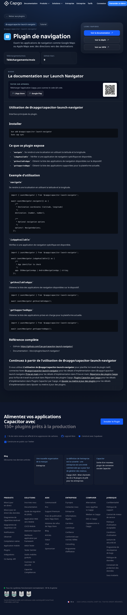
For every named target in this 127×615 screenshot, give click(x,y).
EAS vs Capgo (91, 519)
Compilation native (12, 541)
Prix (46, 507)
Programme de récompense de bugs (113, 550)
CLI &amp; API (10, 559)
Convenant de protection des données (113, 568)
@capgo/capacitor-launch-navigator (20, 24)
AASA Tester (29, 545)
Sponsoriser (50, 548)
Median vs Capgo (93, 514)
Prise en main (32, 374)
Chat (47, 544)
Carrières (69, 523)
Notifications (9, 532)
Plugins (7, 550)
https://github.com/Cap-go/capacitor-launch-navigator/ (47, 346)
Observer (8, 536)
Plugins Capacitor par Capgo (87, 377)
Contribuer (70, 528)
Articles (48, 535)
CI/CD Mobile (29, 526)
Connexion (101, 3)
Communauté (50, 502)
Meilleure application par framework (30, 538)
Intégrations (9, 554)
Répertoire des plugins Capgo (104, 374)
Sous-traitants (112, 575)
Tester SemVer (30, 550)
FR (70, 602)
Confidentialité (113, 502)
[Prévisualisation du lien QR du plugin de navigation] (110, 90)
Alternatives (91, 502)
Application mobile (12, 545)
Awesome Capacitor (32, 531)
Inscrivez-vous (30, 502)
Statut (47, 539)
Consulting (70, 544)
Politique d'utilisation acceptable (111, 525)
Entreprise (69, 3)
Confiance (69, 532)
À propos (69, 502)
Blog (47, 531)
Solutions (56, 3)
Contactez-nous (71, 507)
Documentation (30, 3)
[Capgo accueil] (13, 3)
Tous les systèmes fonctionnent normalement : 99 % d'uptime (31, 588)
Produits (43, 3)
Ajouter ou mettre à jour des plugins (79, 381)
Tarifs (90, 3)
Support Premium (52, 511)
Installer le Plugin (112, 421)
